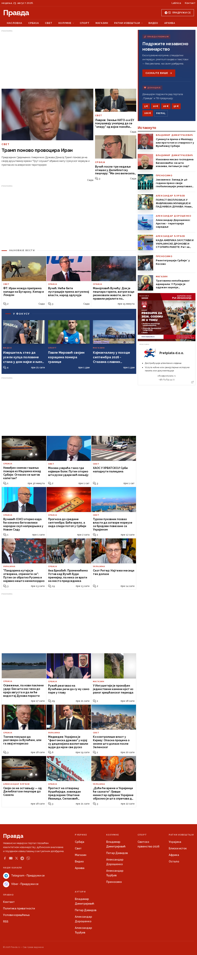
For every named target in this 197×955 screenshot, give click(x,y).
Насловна (14, 23)
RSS (5, 921)
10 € (155, 106)
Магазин (102, 23)
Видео (153, 23)
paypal (161, 113)
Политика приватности (19, 908)
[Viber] (28, 858)
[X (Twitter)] (16, 858)
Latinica (176, 3)
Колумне (64, 23)
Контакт (190, 3)
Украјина (175, 841)
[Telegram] (22, 858)
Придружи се (181, 12)
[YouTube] (11, 858)
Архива (169, 23)
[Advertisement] (69, 60)
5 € (146, 106)
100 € (147, 113)
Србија (33, 23)
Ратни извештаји (127, 23)
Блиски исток (178, 848)
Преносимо (114, 881)
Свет (48, 23)
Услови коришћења (16, 915)
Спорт (84, 23)
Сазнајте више (156, 73)
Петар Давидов (117, 853)
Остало (174, 861)
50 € (176, 106)
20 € (166, 106)
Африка (174, 854)
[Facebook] (5, 858)
